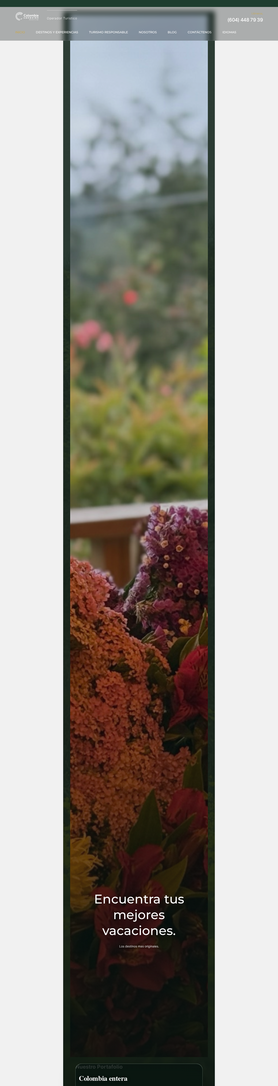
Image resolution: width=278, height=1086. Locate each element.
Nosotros (148, 32)
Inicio (20, 32)
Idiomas (229, 32)
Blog (172, 32)
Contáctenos (200, 32)
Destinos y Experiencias (57, 32)
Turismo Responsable (108, 32)
